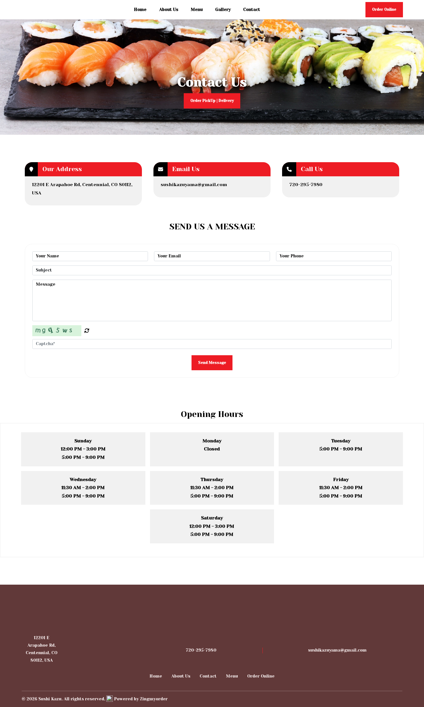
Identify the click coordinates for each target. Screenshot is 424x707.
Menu (197, 9)
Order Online (261, 676)
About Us (168, 9)
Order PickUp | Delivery (212, 100)
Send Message (212, 362)
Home (140, 9)
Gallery (223, 9)
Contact (251, 9)
